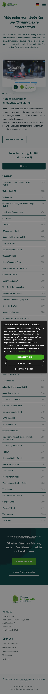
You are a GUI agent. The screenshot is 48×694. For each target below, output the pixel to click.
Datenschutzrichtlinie (27, 351)
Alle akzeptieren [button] (24, 357)
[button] (24, 369)
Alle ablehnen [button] (24, 363)
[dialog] (24, 347)
